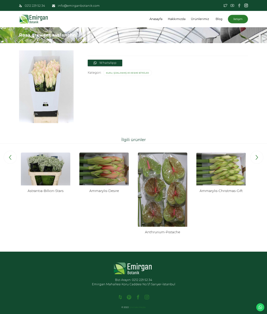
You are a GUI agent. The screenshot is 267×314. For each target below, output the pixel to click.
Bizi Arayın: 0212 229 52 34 (133, 280)
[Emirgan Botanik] (34, 19)
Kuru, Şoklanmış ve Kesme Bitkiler (127, 72)
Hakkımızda (176, 19)
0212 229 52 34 (35, 5)
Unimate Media (137, 307)
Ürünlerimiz (200, 19)
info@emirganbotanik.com (79, 5)
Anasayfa (155, 19)
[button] (209, 19)
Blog (219, 19)
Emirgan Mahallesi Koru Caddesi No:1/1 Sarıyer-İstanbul (133, 284)
